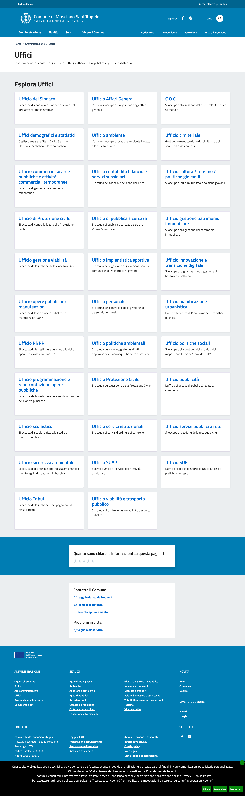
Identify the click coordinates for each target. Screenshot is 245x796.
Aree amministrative (26, 691)
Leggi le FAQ (77, 737)
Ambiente (75, 686)
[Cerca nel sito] (220, 18)
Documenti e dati (24, 705)
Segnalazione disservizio (84, 746)
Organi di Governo (25, 681)
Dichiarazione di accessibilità (141, 756)
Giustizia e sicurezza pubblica (141, 681)
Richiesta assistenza (81, 751)
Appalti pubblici (79, 695)
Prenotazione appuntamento (86, 742)
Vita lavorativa (132, 709)
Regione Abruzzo (26, 4)
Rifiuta (206, 789)
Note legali (130, 751)
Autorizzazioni (78, 700)
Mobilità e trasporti (135, 691)
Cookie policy (132, 746)
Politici (18, 686)
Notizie (184, 691)
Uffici (52, 44)
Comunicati (186, 686)
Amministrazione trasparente (141, 737)
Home (17, 44)
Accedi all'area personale (213, 4)
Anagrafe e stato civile (83, 691)
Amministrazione (35, 44)
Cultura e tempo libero (83, 709)
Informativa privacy (135, 742)
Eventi (183, 711)
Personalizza (220, 789)
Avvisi (183, 681)
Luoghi (184, 716)
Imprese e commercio (136, 686)
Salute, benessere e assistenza (142, 695)
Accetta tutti (236, 789)
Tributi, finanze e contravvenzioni (143, 700)
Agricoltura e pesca (81, 681)
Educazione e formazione (84, 714)
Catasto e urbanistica (82, 705)
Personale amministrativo (29, 700)
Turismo (129, 705)
